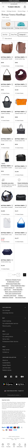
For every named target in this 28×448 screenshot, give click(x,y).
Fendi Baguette (17, 290)
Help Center (5, 350)
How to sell (5, 334)
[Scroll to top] (24, 274)
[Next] (18, 274)
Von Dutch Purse (20, 297)
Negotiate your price (8, 183)
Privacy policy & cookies (13, 395)
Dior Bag (19, 288)
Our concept (6, 310)
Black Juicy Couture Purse (13, 292)
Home (3, 11)
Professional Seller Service (10, 341)
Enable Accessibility (14, 1)
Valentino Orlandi (7, 297)
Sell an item (5, 339)
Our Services (6, 307)
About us (5, 360)
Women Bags (21, 11)
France (4, 438)
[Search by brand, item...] (3, 6)
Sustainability (6, 363)
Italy (16, 439)
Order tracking (6, 321)
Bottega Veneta (11, 11)
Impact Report (6, 365)
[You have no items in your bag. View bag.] (25, 7)
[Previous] (9, 274)
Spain (12, 439)
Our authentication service (10, 323)
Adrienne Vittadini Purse (13, 280)
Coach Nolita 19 (9, 288)
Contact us (5, 352)
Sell (3, 331)
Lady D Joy (7, 290)
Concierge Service (7, 313)
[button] (25, 7)
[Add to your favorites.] (12, 57)
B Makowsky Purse (13, 282)
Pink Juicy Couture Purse (13, 294)
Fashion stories (6, 370)
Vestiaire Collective (9, 357)
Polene (20, 296)
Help (3, 346)
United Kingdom (9, 438)
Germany (22, 438)
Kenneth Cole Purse (10, 296)
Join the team (6, 368)
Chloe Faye (5, 286)
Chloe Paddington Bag (18, 286)
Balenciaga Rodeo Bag (13, 284)
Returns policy (6, 326)
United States (17, 438)
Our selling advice (7, 336)
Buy (3, 318)
